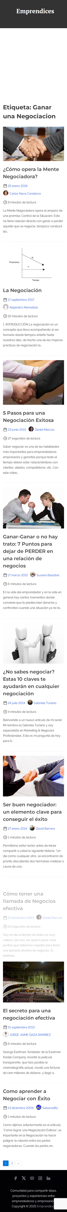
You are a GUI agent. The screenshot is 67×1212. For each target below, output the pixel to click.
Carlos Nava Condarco (25, 193)
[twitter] (24, 1179)
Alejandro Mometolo (23, 307)
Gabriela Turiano (45, 703)
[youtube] (32, 1179)
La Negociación (22, 290)
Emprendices (46, 1206)
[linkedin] (48, 1179)
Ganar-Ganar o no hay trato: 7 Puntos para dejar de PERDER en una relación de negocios (30, 551)
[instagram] (40, 1179)
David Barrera (45, 828)
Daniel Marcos (44, 429)
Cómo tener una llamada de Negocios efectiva (29, 901)
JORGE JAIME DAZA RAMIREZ (30, 1035)
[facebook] (15, 1179)
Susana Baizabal (47, 575)
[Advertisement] (33, 65)
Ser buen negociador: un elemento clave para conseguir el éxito (32, 812)
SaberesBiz (50, 1108)
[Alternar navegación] (33, 23)
